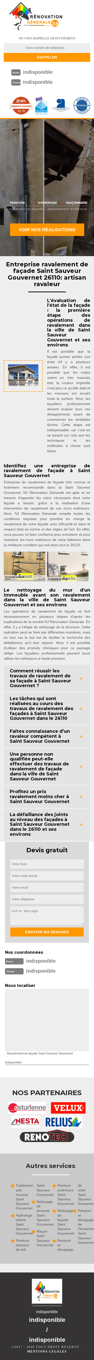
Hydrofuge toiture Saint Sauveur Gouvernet (22, 1224)
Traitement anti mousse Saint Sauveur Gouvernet (22, 1196)
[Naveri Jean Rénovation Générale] (35, 16)
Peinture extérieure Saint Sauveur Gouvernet (63, 1194)
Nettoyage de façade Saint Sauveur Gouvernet (63, 1222)
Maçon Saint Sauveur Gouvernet (43, 1238)
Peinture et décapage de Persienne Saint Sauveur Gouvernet (84, 1226)
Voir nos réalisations (47, 229)
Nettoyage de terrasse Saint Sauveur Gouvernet (43, 1213)
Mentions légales (47, 1351)
